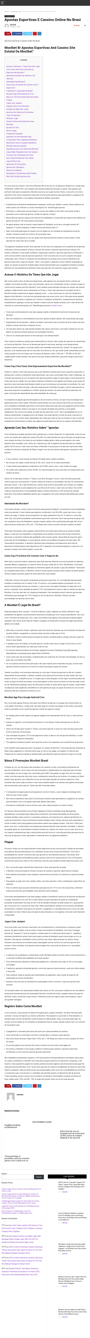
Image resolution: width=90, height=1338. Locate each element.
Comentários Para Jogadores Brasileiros (21, 140)
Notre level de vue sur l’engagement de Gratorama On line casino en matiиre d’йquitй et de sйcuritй (72, 1134)
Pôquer (9, 100)
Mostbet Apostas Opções (16, 146)
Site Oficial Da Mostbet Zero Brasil (19, 158)
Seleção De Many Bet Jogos (17, 109)
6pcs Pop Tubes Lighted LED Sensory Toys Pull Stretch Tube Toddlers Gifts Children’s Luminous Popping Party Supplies (22, 1228)
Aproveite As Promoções (16, 164)
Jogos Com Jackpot (14, 103)
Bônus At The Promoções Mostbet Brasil (22, 97)
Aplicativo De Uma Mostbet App (18, 137)
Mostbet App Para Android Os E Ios (20, 94)
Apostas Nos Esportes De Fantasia (19, 112)
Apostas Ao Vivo (12, 128)
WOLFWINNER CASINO (42, 1122)
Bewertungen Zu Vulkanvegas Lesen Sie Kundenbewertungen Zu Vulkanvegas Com (17, 1212)
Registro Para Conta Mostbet (17, 106)
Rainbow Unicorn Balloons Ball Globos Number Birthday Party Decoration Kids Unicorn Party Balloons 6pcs (72, 1312)
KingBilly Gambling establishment (12, 1126)
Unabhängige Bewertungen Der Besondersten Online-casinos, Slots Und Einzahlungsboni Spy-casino (21, 1202)
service (13, 25)
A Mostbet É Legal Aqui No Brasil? (19, 91)
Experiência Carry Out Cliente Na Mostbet (22, 149)
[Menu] (2, 3)
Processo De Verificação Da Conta (19, 155)
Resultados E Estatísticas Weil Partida (21, 173)
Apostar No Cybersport (15, 167)
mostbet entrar (56, 306)
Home (6, 11)
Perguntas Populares (14, 134)
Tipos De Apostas (13, 115)
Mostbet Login (12, 118)
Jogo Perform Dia (13, 161)
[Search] (86, 3)
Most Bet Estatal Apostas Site (18, 176)
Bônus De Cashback (14, 170)
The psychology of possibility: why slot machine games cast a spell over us (16, 1158)
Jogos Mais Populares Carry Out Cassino (22, 152)
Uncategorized (16, 11)
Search (4, 1174)
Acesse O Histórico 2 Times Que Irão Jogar (23, 66)
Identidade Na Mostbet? (15, 82)
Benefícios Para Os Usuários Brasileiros (21, 143)
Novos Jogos (11, 131)
